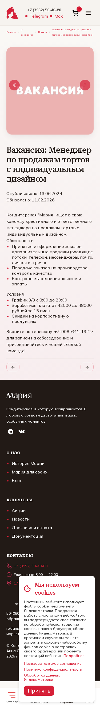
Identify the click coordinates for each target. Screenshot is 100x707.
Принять (39, 690)
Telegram (39, 16)
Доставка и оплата (32, 527)
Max (58, 16)
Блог (17, 480)
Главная (11, 32)
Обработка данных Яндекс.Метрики (42, 677)
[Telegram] (10, 432)
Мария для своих (29, 472)
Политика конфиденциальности (53, 669)
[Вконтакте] (21, 432)
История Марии (28, 463)
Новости (42, 32)
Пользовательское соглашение (53, 663)
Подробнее (74, 655)
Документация (27, 536)
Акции (19, 510)
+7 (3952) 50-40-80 (44, 9)
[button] (14, 85)
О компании (27, 32)
